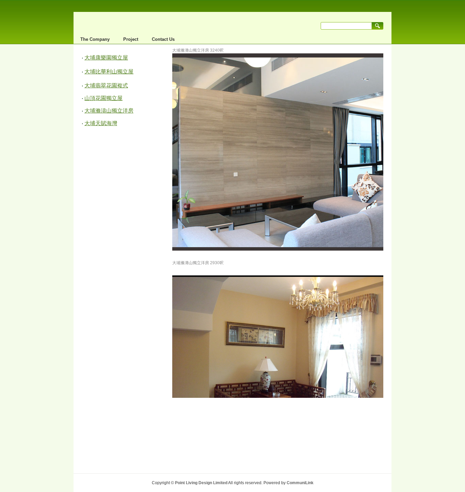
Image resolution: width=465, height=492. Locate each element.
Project (130, 39)
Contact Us (163, 39)
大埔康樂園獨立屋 (106, 58)
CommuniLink (300, 482)
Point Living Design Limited (201, 482)
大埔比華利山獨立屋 (108, 71)
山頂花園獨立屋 (103, 98)
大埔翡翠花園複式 (106, 85)
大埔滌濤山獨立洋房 (108, 111)
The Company (95, 39)
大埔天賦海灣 (100, 123)
